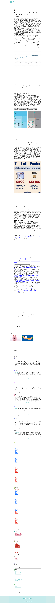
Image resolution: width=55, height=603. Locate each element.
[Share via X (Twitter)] (15, 326)
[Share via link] (19, 326)
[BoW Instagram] (25, 598)
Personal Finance (37, 4)
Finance (20, 4)
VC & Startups (26, 4)
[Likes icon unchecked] (15, 368)
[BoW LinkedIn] (27, 598)
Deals (22, 4)
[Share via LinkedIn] (17, 326)
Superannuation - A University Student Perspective (15, 343)
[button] (22, 1)
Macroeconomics (15, 4)
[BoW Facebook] (24, 598)
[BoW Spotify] (29, 598)
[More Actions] (40, 358)
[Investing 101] (27, 338)
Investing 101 (24, 342)
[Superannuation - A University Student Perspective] (15, 338)
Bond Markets (31, 4)
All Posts (11, 4)
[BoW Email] (31, 598)
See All (44, 333)
